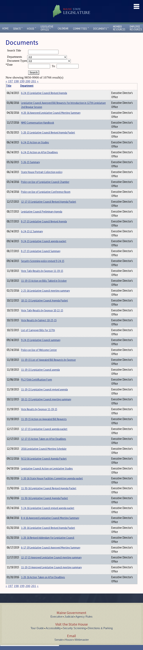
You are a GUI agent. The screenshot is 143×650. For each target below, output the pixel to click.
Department (27, 86)
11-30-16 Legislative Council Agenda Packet (44, 498)
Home (5, 28)
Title (8, 86)
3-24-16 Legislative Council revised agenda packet (47, 508)
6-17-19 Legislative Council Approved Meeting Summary (50, 547)
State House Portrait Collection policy (41, 172)
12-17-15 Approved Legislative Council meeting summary (51, 557)
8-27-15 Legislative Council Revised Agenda (44, 221)
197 (10, 81)
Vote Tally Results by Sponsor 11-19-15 (42, 271)
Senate (18, 28)
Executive (56, 616)
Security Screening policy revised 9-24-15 (42, 261)
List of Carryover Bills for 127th (38, 330)
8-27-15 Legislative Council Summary (40, 251)
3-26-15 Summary (30, 162)
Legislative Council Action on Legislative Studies (47, 468)
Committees (81, 28)
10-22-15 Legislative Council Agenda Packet (44, 300)
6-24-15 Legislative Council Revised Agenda (44, 93)
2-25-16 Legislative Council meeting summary (45, 290)
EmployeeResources (136, 28)
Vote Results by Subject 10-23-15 (39, 320)
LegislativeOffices (47, 28)
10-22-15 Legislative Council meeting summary (46, 399)
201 (33, 81)
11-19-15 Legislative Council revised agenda (44, 389)
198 (16, 81)
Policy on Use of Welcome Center (39, 350)
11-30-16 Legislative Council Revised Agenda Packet (48, 488)
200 (27, 81)
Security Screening (74, 628)
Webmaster (82, 639)
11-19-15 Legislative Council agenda (40, 370)
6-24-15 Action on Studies (35, 142)
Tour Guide (37, 628)
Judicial (69, 616)
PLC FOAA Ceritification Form (36, 379)
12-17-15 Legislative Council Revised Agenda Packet (48, 202)
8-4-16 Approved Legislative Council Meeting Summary (50, 518)
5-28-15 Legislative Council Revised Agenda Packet (48, 132)
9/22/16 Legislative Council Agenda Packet (44, 458)
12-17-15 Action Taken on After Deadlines (43, 439)
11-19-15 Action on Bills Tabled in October (44, 281)
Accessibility (53, 628)
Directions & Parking (100, 628)
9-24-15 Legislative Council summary (40, 340)
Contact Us (120, 36)
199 (22, 81)
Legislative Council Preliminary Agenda (41, 211)
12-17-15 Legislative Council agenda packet (44, 429)
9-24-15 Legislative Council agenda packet (43, 241)
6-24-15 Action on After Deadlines (39, 152)
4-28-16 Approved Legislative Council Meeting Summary (50, 113)
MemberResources (119, 28)
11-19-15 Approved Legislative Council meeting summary (51, 567)
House (31, 28)
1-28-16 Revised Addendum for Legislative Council (47, 538)
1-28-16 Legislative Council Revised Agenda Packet (48, 528)
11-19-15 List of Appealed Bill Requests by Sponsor (48, 360)
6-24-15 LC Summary (32, 231)
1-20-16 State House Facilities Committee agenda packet (52, 478)
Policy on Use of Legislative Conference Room (45, 192)
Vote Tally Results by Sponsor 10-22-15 (42, 310)
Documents (101, 28)
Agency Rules (84, 616)
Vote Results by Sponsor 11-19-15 (39, 409)
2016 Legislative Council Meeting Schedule (43, 449)
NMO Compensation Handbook (37, 122)
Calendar (63, 28)
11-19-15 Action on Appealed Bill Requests (44, 419)
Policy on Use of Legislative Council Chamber (45, 182)
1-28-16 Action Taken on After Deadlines (43, 577)
